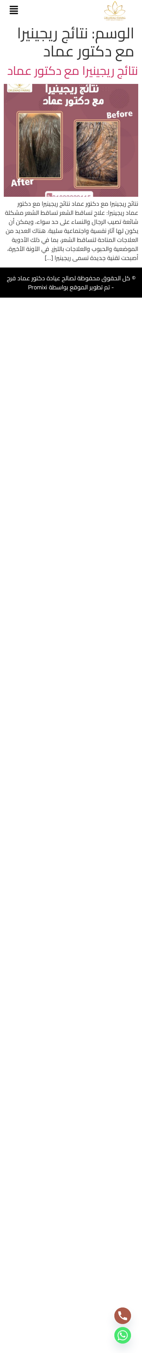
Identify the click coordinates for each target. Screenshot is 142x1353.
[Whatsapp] (122, 1335)
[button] (13, 10)
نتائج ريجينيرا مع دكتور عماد (72, 70)
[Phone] (122, 1315)
